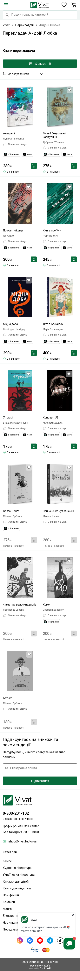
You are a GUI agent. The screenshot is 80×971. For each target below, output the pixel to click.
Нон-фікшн (11, 895)
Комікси (9, 902)
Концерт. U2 (50, 417)
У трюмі (8, 417)
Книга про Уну (52, 230)
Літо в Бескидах (53, 324)
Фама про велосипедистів (20, 604)
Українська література (19, 875)
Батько (7, 698)
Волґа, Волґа (11, 511)
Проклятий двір (13, 230)
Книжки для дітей (16, 881)
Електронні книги (15, 916)
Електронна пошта (23, 768)
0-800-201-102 (16, 813)
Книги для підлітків (17, 888)
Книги (7, 861)
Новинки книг (13, 922)
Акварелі (9, 133)
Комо (46, 604)
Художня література (17, 868)
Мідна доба (10, 324)
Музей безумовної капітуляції (54, 135)
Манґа (7, 909)
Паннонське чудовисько (58, 511)
